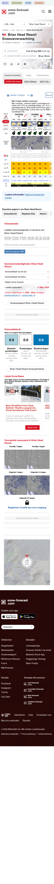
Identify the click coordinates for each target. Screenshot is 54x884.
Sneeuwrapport (8, 654)
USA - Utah (17, 30)
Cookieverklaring (45, 733)
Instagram (6, 687)
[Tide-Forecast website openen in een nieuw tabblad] (28, 3)
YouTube (5, 696)
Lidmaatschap (33, 645)
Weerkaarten (7, 650)
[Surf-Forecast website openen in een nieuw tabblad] (5, 3)
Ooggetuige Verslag (35, 658)
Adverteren (19, 714)
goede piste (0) (28, 295)
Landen (5, 30)
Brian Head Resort (35, 30)
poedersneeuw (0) (12, 295)
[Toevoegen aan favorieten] (5, 64)
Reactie (26, 720)
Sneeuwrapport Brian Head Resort (27, 303)
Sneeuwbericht (10, 213)
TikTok (4, 692)
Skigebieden (7, 645)
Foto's (4, 663)
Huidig (28, 75)
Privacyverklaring (28, 733)
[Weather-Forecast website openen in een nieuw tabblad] (39, 3)
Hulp (30, 714)
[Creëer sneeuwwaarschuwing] (11, 64)
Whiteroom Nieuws (10, 658)
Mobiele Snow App (35, 654)
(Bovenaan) (13, 81)
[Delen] (18, 64)
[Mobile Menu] (49, 11)
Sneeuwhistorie (43, 75)
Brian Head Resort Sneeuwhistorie (27, 368)
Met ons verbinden (10, 720)
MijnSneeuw (7, 667)
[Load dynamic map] (27, 562)
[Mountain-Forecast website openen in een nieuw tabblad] (17, 3)
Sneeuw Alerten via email (38, 650)
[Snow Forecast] (14, 11)
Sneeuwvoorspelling (12, 75)
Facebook (6, 683)
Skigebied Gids (28, 213)
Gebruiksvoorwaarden (9, 733)
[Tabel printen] (25, 64)
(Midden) (30, 81)
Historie (43, 213)
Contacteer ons (43, 714)
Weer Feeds (32, 663)
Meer (6, 144)
